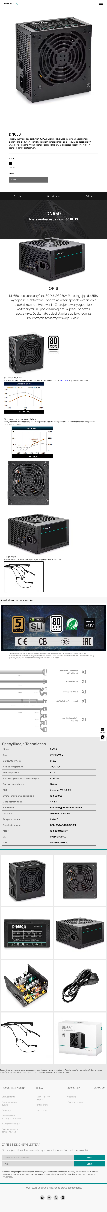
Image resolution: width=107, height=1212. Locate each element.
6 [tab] (63, 111)
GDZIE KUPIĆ (41, 1110)
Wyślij (89, 1157)
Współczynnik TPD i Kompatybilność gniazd (11, 1117)
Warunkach (82, 1174)
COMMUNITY (74, 1087)
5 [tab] (59, 111)
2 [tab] (47, 111)
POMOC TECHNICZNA (13, 1087)
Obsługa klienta (8, 1097)
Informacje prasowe (75, 1102)
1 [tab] (43, 111)
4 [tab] (55, 111)
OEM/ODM (99, 1087)
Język (89, 1164)
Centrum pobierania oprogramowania (10, 1130)
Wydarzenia (71, 1097)
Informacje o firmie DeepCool (44, 1098)
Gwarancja (6, 1110)
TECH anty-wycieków (11, 1123)
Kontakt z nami (42, 1105)
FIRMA (39, 1087)
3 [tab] (51, 111)
